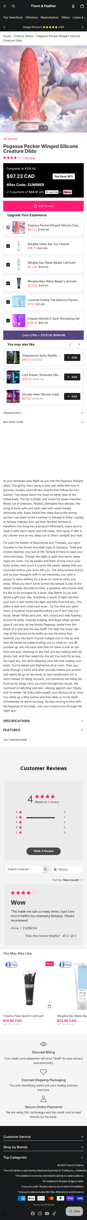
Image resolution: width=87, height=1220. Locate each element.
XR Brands (10, 138)
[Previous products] (70, 344)
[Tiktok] (54, 1213)
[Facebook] (32, 1213)
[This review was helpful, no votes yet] (64, 936)
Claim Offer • (43, 335)
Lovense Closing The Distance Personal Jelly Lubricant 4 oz (54, 300)
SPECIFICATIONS (16, 721)
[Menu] (4, 6)
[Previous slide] (4, 27)
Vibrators (31, 17)
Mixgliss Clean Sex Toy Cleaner (48, 244)
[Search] (13, 6)
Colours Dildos (23, 36)
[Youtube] (47, 1213)
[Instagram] (39, 1213)
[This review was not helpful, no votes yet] (71, 936)
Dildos (66, 17)
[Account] (73, 6)
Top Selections (12, 17)
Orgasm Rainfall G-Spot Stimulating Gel (54, 318)
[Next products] (79, 344)
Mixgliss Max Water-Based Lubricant (52, 281)
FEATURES (11, 730)
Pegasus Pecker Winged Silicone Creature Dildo (54, 225)
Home (7, 36)
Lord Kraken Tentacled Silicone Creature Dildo (42, 375)
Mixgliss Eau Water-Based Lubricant (51, 262)
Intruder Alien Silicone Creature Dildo (42, 394)
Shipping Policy (12, 412)
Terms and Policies (43, 1204)
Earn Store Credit (13, 421)
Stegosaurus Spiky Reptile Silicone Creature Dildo (42, 355)
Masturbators (49, 17)
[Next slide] (82, 27)
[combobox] (67, 880)
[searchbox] (23, 869)
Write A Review (44, 851)
